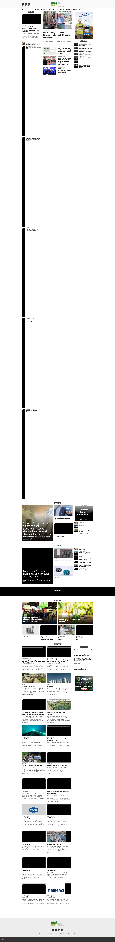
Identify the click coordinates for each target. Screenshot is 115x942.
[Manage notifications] (3, 939)
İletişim (75, 9)
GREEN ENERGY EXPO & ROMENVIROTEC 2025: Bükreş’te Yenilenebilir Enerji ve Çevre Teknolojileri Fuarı (83, 659)
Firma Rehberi (44, 9)
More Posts (46, 912)
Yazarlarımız (69, 9)
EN (79, 9)
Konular (37, 9)
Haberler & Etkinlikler (58, 9)
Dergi (50, 9)
